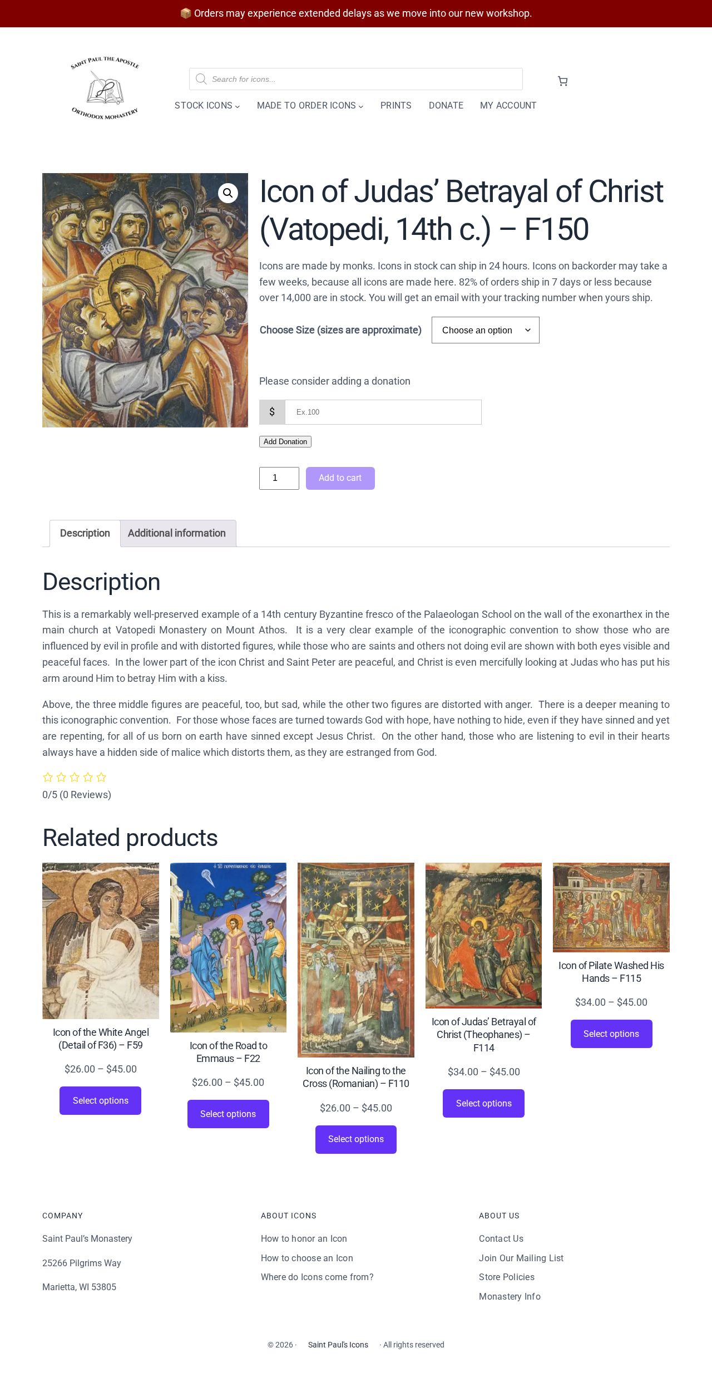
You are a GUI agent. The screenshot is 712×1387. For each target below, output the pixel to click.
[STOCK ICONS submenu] (237, 106)
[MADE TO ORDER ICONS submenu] (361, 106)
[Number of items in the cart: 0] (562, 81)
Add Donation (285, 441)
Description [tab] (85, 533)
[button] (228, 193)
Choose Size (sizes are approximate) (341, 330)
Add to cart (340, 478)
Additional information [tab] (177, 533)
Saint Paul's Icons (338, 1344)
